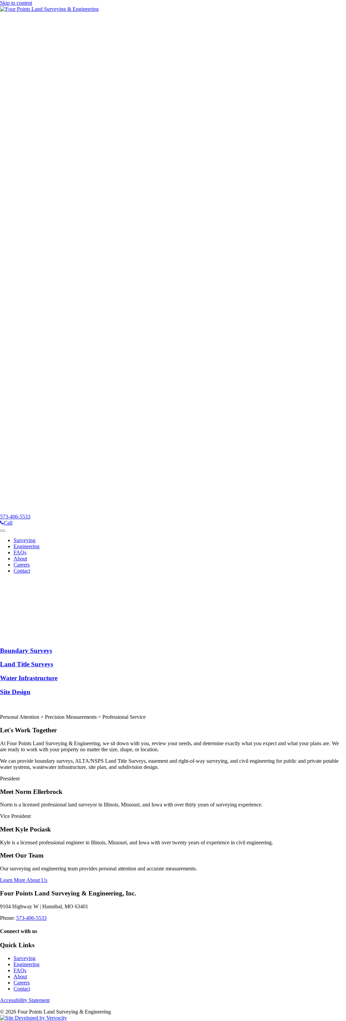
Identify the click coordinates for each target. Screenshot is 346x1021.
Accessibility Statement (25, 1000)
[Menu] (2, 531)
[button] (28, 637)
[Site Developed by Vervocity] (33, 1018)
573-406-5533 (31, 918)
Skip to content (16, 3)
